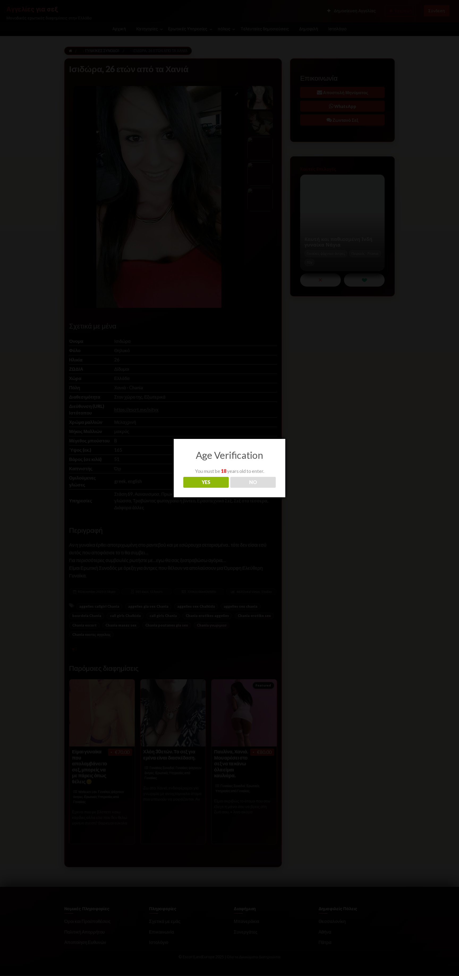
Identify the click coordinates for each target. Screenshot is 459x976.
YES (206, 482)
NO (253, 482)
